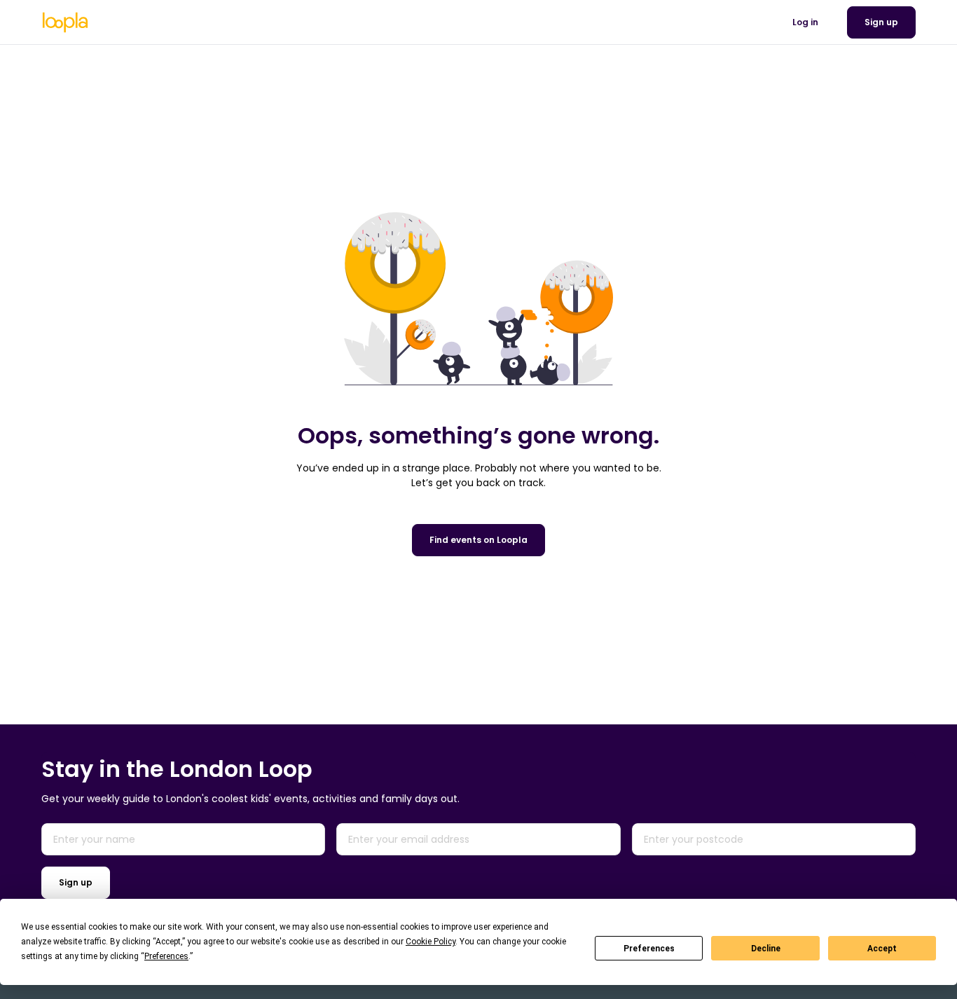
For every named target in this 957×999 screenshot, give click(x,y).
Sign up (75, 882)
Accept (882, 948)
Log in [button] (805, 22)
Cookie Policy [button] (430, 941)
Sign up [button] (881, 22)
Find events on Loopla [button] (478, 540)
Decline (765, 948)
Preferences (649, 948)
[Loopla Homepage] (65, 22)
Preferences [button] (166, 956)
